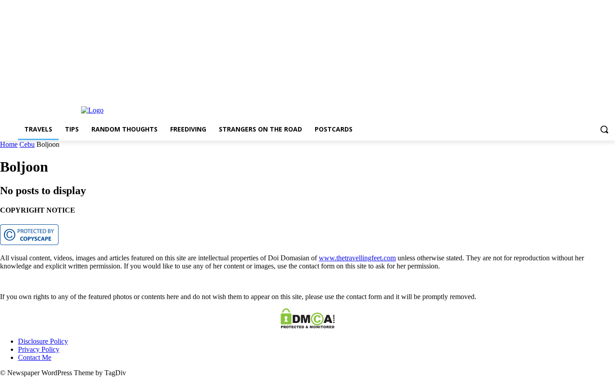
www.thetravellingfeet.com (357, 258)
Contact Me (34, 357)
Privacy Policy (38, 349)
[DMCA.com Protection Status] (307, 326)
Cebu (27, 144)
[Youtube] (610, 87)
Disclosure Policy (43, 341)
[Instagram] (597, 87)
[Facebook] (585, 87)
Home (9, 144)
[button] (604, 129)
